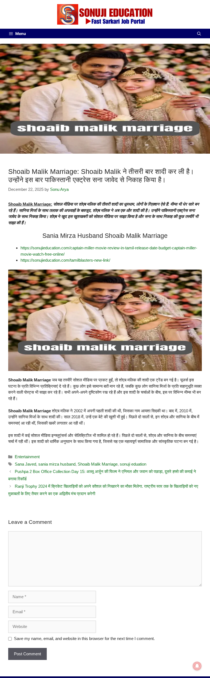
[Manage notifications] (197, 666)
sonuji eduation (133, 464)
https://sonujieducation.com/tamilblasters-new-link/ (65, 260)
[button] (199, 33)
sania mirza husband (56, 464)
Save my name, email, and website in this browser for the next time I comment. (84, 638)
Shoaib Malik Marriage (98, 464)
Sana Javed (25, 464)
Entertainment (27, 456)
